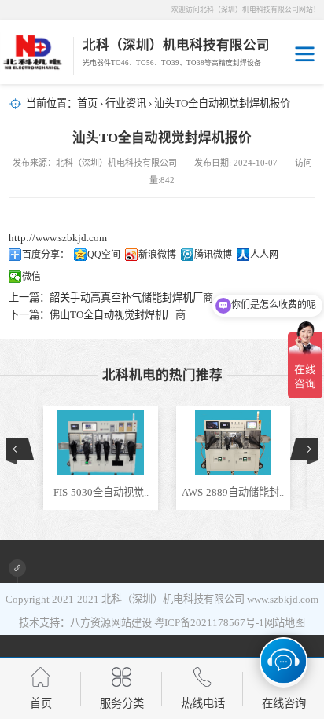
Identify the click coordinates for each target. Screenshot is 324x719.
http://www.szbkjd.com (58, 238)
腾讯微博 (213, 254)
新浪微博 (157, 254)
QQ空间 (103, 254)
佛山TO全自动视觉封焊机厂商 (118, 315)
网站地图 (284, 623)
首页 (87, 103)
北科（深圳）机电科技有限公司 (173, 599)
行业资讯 (125, 103)
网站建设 (131, 623)
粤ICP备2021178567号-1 (209, 623)
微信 (31, 276)
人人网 (264, 254)
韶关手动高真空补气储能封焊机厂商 (131, 297)
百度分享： (45, 254)
